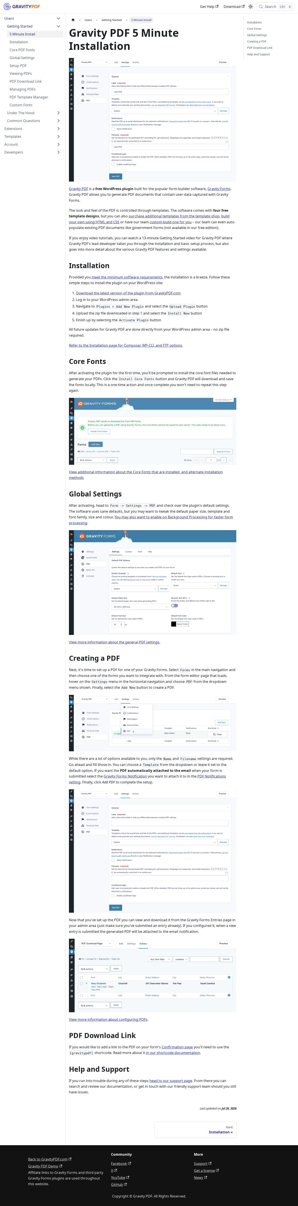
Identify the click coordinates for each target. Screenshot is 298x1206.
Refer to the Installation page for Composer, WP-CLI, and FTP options (125, 345)
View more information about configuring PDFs (108, 1019)
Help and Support (258, 54)
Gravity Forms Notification (125, 776)
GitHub (117, 1184)
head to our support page (170, 1080)
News (198, 1177)
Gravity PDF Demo (43, 1166)
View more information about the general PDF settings (114, 642)
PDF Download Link (259, 48)
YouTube (118, 1177)
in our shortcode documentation (173, 1052)
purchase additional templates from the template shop (174, 216)
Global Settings (257, 35)
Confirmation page (177, 1047)
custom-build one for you (171, 222)
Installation (254, 22)
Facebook (119, 1163)
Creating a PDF (256, 41)
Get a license (204, 1170)
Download (232, 6)
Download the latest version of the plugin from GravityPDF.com (128, 293)
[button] (32, 18)
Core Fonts (254, 29)
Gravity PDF (78, 188)
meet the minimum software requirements (127, 277)
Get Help (207, 6)
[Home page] (73, 20)
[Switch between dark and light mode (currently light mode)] (250, 6)
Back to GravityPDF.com (47, 1159)
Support (200, 1163)
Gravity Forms (219, 188)
